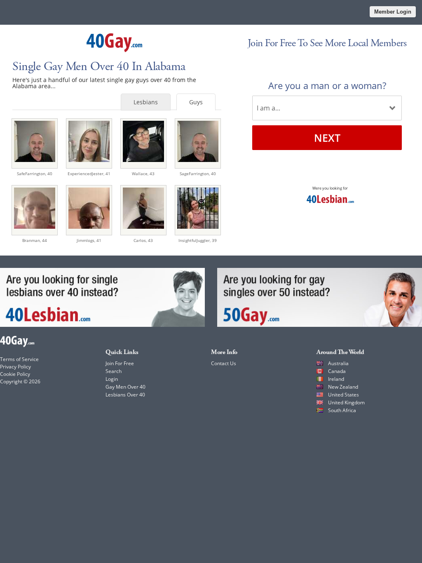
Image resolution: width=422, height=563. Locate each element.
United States (343, 394)
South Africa (342, 410)
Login (112, 378)
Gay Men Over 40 (125, 386)
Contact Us (223, 363)
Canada (337, 371)
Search (114, 371)
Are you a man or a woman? (327, 85)
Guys (196, 102)
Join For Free (120, 363)
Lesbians (146, 102)
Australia (338, 363)
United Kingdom (346, 402)
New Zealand (343, 386)
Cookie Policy (15, 374)
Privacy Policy (15, 366)
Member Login (392, 12)
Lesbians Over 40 (125, 394)
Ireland (336, 378)
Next (327, 138)
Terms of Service (19, 359)
